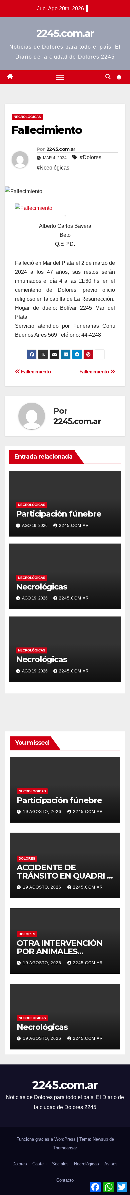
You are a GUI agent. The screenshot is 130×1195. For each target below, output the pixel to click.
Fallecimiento (94, 371)
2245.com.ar (65, 33)
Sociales (60, 1163)
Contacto (65, 1180)
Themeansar (65, 1147)
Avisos (111, 1163)
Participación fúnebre (58, 514)
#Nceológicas (53, 168)
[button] (108, 77)
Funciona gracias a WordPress (46, 1139)
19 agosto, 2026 (43, 811)
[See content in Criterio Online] (33, 207)
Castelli (39, 1163)
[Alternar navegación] (60, 77)
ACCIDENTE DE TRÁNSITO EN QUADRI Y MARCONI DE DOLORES (64, 876)
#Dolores (90, 157)
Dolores (27, 858)
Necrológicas (27, 117)
